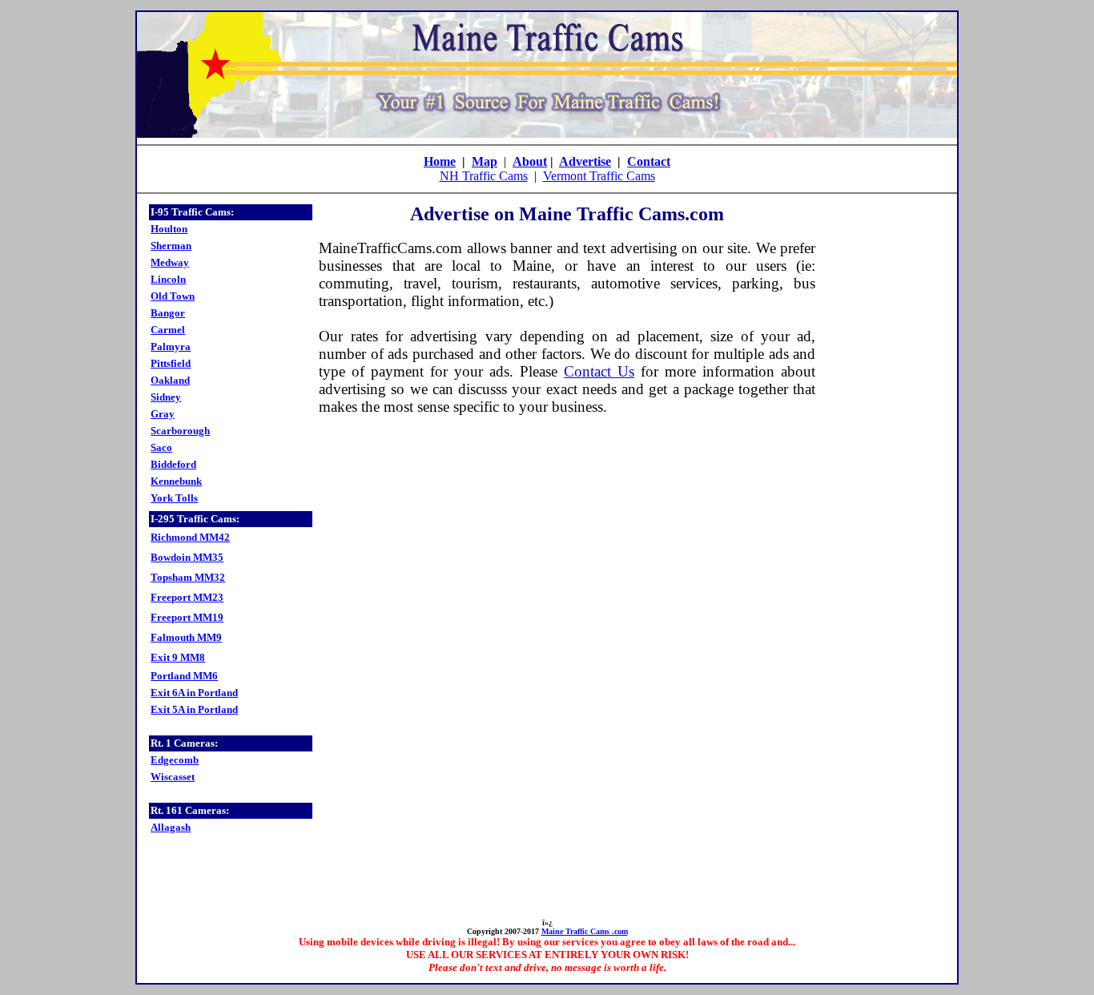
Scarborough (180, 431)
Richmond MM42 (190, 537)
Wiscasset (173, 777)
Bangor (168, 313)
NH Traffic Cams (484, 176)
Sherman (171, 246)
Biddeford (173, 464)
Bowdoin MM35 (187, 557)
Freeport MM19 (187, 617)
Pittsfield (171, 363)
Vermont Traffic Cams (599, 176)
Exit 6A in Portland (194, 693)
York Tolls (174, 498)
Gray (163, 414)
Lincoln (168, 279)
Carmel (168, 330)
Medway (170, 262)
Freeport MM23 (187, 597)
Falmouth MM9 (186, 637)
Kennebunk (176, 481)
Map (484, 161)
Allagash (171, 827)
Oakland (170, 380)
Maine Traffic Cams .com (584, 931)
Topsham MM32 (188, 577)
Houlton (169, 229)
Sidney (166, 397)
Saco (161, 447)
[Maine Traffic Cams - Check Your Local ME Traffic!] (547, 133)
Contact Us (599, 371)
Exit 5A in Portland (194, 709)
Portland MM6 (184, 676)
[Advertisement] (883, 443)
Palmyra (171, 346)
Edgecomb (175, 760)
